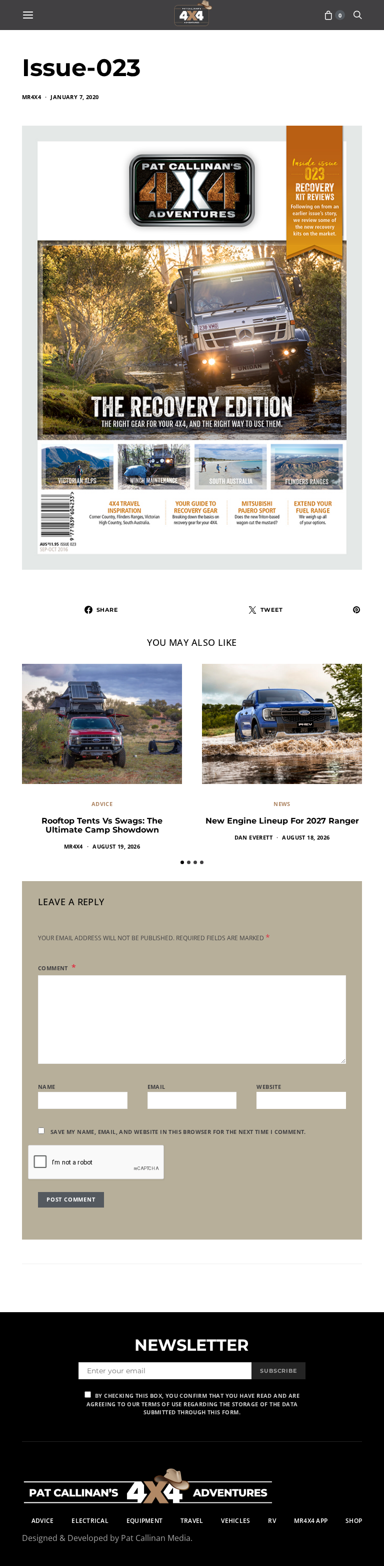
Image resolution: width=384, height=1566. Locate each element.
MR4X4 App (311, 1520)
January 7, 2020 (74, 97)
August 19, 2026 (116, 846)
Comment (54, 968)
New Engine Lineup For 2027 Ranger (282, 821)
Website (268, 1086)
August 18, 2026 (306, 837)
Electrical (90, 1520)
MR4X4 (31, 97)
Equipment (144, 1520)
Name (47, 1086)
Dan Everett (253, 837)
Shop (354, 1520)
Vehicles (235, 1520)
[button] (182, 862)
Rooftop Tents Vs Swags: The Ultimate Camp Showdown (102, 825)
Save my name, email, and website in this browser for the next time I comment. (178, 1131)
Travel (191, 1520)
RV (272, 1520)
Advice (102, 804)
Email (157, 1086)
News (282, 804)
